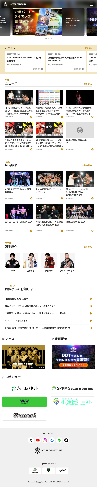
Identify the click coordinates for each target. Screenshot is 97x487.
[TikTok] (66, 440)
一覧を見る (87, 48)
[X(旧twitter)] (31, 440)
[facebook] (52, 440)
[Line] (59, 440)
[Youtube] (38, 440)
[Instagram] (45, 440)
